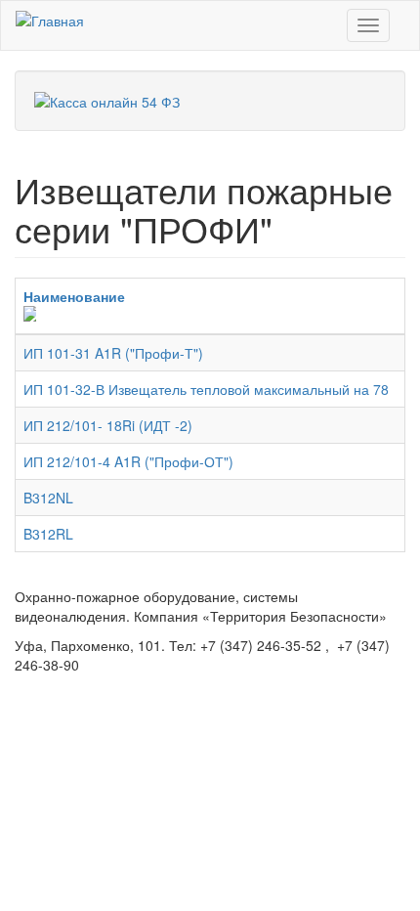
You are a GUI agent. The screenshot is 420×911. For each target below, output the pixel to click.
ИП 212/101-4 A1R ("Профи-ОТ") (128, 461)
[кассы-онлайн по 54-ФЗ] (107, 99)
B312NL (48, 497)
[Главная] (50, 19)
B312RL (48, 533)
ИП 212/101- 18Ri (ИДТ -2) (107, 425)
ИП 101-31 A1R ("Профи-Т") (113, 353)
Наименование (74, 296)
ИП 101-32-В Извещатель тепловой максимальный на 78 (206, 389)
